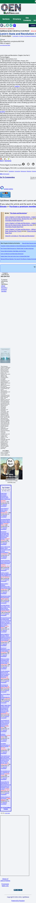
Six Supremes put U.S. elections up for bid (5, 772)
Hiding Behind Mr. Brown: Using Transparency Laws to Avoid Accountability (5, 549)
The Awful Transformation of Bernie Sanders (5, 745)
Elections (29, 171)
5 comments (15, 36)
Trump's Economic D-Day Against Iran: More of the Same (6, 562)
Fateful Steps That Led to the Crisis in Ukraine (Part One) (15, 256)
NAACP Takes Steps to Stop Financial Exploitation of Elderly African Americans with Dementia (5, 709)
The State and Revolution (18, 213)
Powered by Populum (18, 901)
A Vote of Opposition (3, 734)
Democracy (23, 171)
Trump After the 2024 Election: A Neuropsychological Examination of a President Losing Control (6, 785)
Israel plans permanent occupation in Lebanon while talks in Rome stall (5, 496)
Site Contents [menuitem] (27, 19)
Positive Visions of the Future (5, 797)
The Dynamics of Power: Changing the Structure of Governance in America (5, 723)
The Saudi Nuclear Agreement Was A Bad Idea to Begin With (5, 521)
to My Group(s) (4, 174)
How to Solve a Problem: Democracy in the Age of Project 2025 (5, 586)
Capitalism (11, 171)
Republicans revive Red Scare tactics (5, 596)
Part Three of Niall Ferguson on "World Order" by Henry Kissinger (17, 248)
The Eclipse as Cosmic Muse (4, 685)
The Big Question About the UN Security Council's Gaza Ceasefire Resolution (5, 674)
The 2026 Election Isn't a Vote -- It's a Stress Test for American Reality (5, 607)
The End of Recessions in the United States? (5, 649)
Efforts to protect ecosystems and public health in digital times (5, 661)
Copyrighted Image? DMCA (5, 45)
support (17, 86)
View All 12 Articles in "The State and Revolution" (20, 236)
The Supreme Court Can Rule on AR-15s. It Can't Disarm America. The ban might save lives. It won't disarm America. (6, 622)
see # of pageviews (4, 505)
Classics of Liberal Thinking (5, 880)
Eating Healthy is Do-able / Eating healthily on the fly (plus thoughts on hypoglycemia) (5, 637)
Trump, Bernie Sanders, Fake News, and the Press (13, 251)
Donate (3, 206)
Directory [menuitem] (17, 19)
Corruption (17, 171)
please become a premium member (4, 288)
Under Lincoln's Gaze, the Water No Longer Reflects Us (6, 574)
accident (2, 111)
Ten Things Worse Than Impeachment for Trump (5, 696)
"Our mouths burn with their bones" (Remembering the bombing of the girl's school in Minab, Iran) (5, 759)
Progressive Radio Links (5, 885)
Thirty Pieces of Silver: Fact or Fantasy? (4, 510)
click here (7, 813)
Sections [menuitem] (6, 19)
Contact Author (8, 189)
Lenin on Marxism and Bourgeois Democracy (12, 253)
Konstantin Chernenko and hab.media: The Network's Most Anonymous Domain (5, 535)
